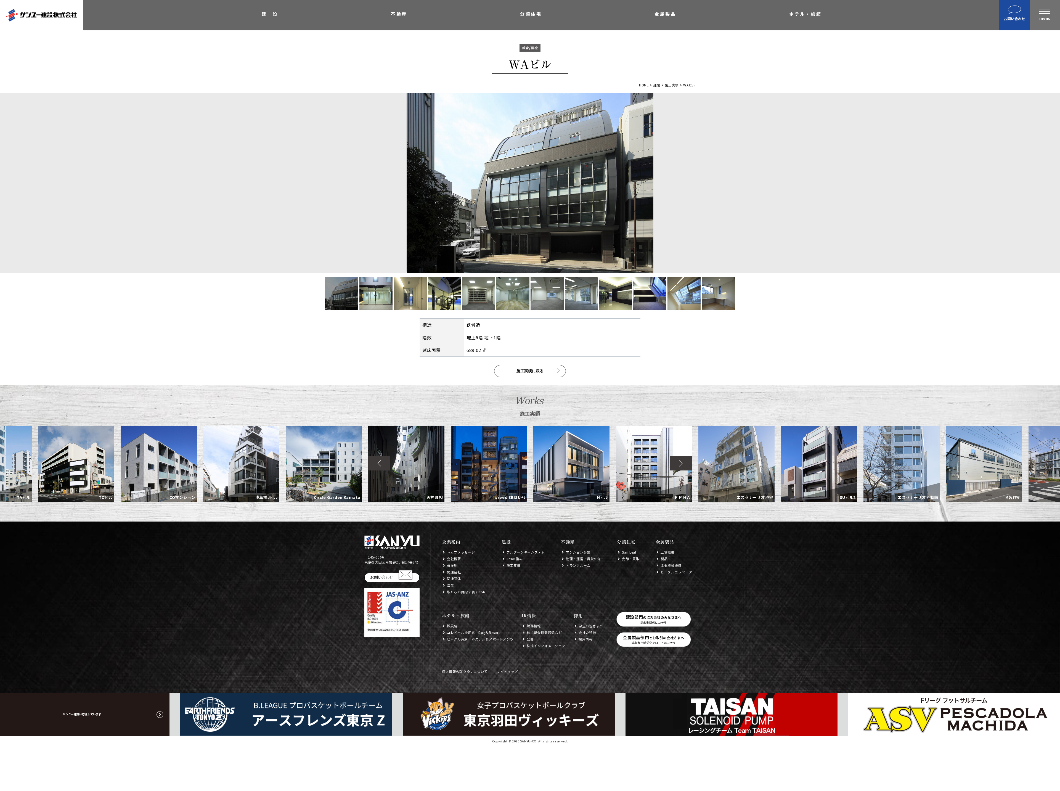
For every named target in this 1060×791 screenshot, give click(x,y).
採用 (578, 615)
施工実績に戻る (530, 371)
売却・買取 (631, 558)
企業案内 (451, 542)
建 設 (270, 14)
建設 (506, 542)
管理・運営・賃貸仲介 (583, 558)
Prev (379, 463)
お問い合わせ (381, 577)
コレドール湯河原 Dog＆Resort (473, 632)
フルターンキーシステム (526, 552)
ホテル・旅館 (805, 14)
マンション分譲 (578, 552)
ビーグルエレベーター (678, 572)
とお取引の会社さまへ (653, 639)
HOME (644, 85)
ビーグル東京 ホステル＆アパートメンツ (480, 639)
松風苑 (452, 625)
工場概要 (668, 552)
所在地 (452, 565)
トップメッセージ (461, 552)
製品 (664, 558)
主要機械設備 (671, 565)
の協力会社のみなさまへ (654, 619)
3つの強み (515, 558)
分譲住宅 (531, 14)
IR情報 (529, 615)
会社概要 (454, 558)
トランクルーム (578, 565)
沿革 (450, 585)
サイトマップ (507, 671)
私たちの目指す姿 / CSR (466, 591)
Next (681, 463)
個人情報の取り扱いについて (464, 671)
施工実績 (514, 565)
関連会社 (454, 572)
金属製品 (665, 14)
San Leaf (629, 552)
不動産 (399, 14)
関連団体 (454, 578)
